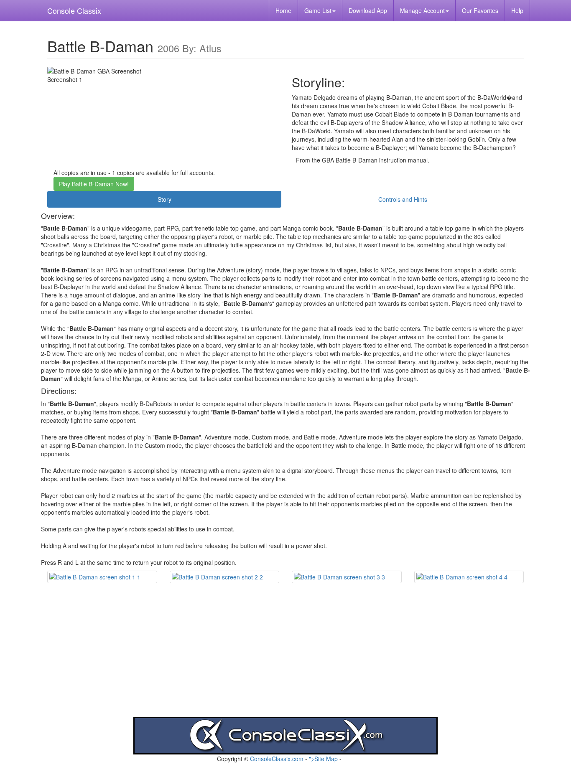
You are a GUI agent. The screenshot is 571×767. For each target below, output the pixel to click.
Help (517, 10)
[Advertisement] (285, 658)
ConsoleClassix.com (276, 758)
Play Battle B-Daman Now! (94, 184)
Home (283, 10)
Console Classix (74, 10)
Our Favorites (480, 10)
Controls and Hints (402, 199)
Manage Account (422, 10)
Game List (317, 10)
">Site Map (323, 758)
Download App (368, 10)
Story (164, 199)
